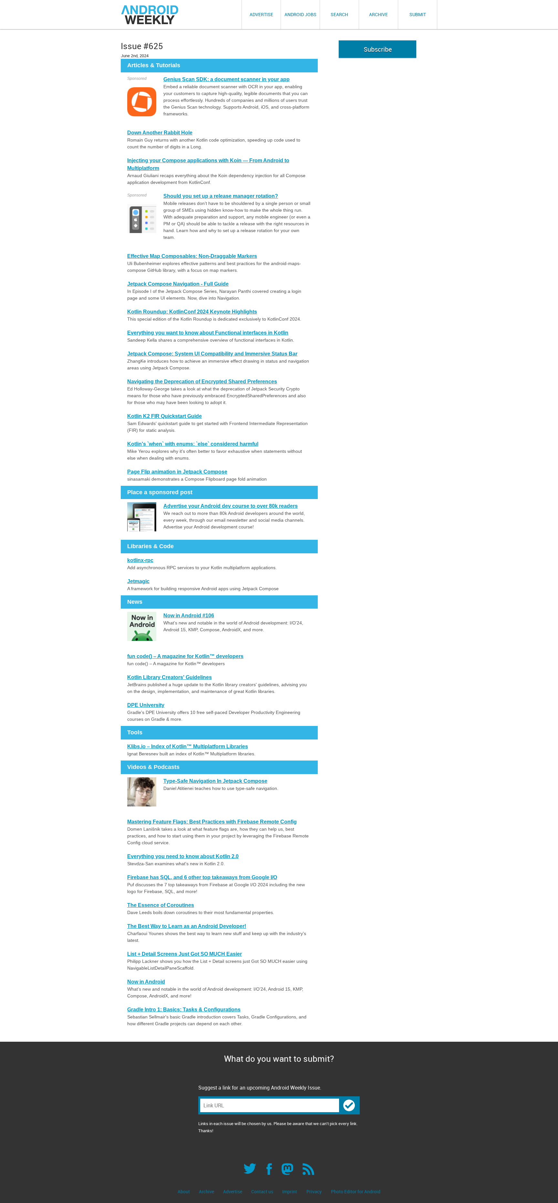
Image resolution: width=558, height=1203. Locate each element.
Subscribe (378, 49)
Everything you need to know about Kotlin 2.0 (183, 856)
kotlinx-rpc (140, 560)
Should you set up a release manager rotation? (220, 196)
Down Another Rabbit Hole (159, 132)
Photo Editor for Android (355, 1191)
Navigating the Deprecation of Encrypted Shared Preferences (202, 381)
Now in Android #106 (188, 615)
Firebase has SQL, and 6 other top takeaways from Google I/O (202, 877)
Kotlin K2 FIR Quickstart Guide (164, 416)
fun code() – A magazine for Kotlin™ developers (185, 656)
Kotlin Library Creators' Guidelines (169, 677)
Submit (417, 14)
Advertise (261, 14)
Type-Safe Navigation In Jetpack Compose (215, 781)
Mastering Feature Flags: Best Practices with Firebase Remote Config (212, 822)
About (184, 1191)
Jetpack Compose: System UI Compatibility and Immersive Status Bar (212, 354)
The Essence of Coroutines (160, 905)
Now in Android (146, 982)
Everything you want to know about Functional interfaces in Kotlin (207, 332)
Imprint (289, 1191)
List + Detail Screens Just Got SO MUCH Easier (184, 954)
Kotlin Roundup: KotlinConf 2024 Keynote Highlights (192, 311)
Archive (378, 14)
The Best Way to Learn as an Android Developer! (186, 926)
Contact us (262, 1191)
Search (339, 14)
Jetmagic (138, 581)
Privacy (314, 1191)
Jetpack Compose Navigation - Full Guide (178, 284)
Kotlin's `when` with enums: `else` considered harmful (192, 444)
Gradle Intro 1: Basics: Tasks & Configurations (184, 1009)
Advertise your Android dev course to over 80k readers (230, 506)
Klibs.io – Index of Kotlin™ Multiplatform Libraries (187, 746)
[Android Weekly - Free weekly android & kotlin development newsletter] (150, 14)
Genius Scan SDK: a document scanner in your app (226, 79)
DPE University (145, 705)
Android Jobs (300, 14)
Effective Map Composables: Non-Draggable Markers (192, 256)
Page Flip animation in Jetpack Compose (177, 471)
